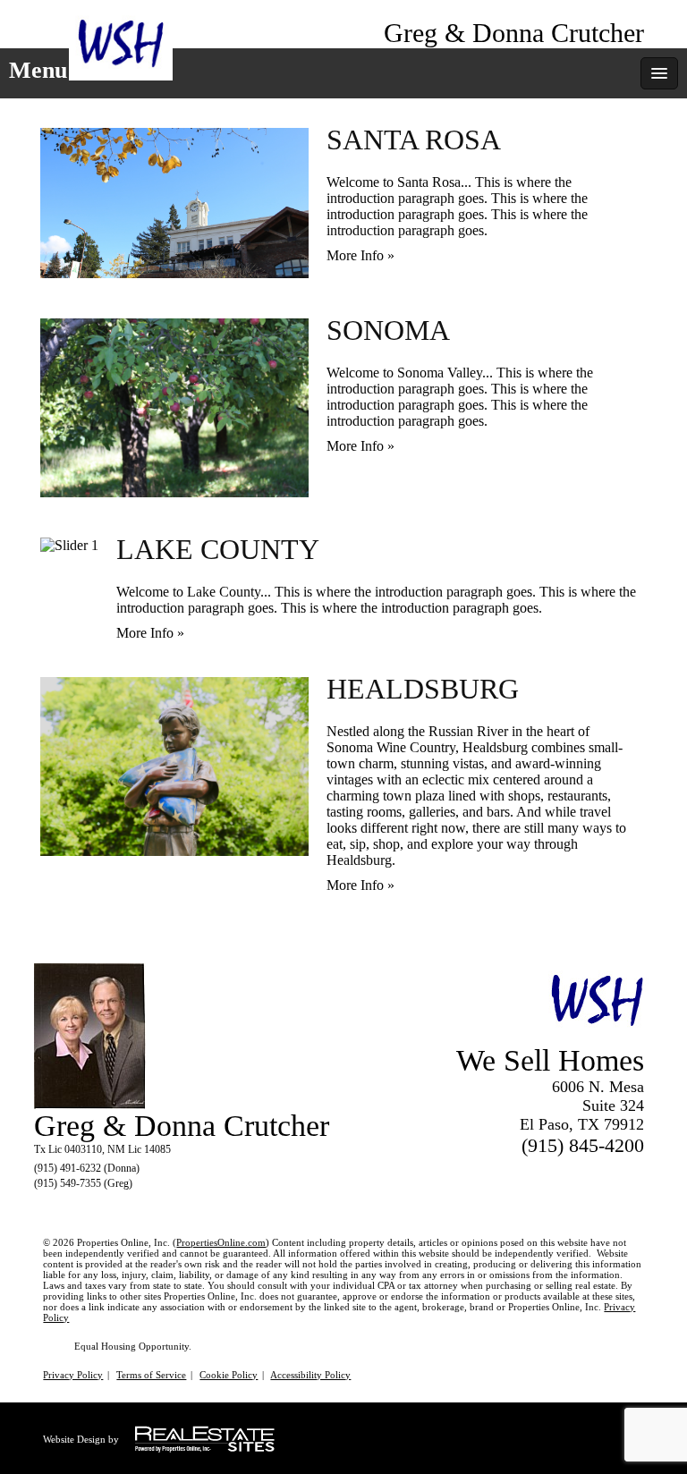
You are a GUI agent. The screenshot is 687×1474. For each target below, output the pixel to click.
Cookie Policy (228, 1374)
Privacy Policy (73, 1374)
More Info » (360, 255)
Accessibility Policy (310, 1374)
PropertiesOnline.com (221, 1242)
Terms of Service (151, 1374)
